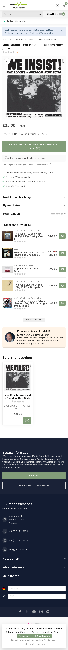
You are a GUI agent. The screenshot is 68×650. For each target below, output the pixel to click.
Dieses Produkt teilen (39, 164)
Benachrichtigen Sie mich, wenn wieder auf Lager (34, 146)
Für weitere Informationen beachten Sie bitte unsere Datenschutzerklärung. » (34, 642)
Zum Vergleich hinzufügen (14, 164)
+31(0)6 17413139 (18, 531)
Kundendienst (34, 475)
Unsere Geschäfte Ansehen (34, 485)
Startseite (7, 39)
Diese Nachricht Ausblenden (34, 636)
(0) (17, 52)
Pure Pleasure (34, 319)
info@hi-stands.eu (48, 337)
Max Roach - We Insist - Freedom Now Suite (37, 39)
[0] (64, 5)
